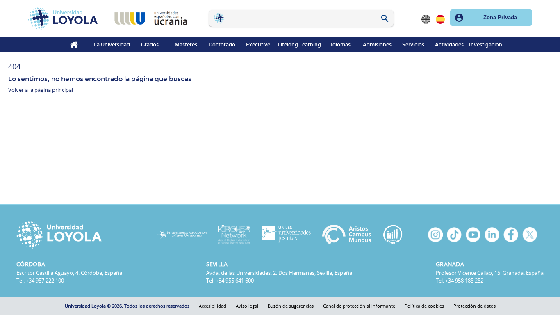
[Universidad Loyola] (77, 235)
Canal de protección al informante (359, 306)
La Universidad (112, 45)
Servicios (413, 45)
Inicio (74, 44)
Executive (258, 45)
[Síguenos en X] (529, 234)
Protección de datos (474, 306)
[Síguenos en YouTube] (473, 234)
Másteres (186, 45)
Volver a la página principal (40, 90)
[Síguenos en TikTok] (454, 234)
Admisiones (377, 45)
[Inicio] (65, 18)
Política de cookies (424, 306)
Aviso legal (247, 306)
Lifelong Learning (299, 45)
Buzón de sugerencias (291, 306)
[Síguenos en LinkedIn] (492, 234)
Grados (150, 45)
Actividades (449, 45)
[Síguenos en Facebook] (510, 234)
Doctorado (222, 45)
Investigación (485, 45)
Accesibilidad (212, 306)
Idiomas (341, 45)
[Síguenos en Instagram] (435, 234)
